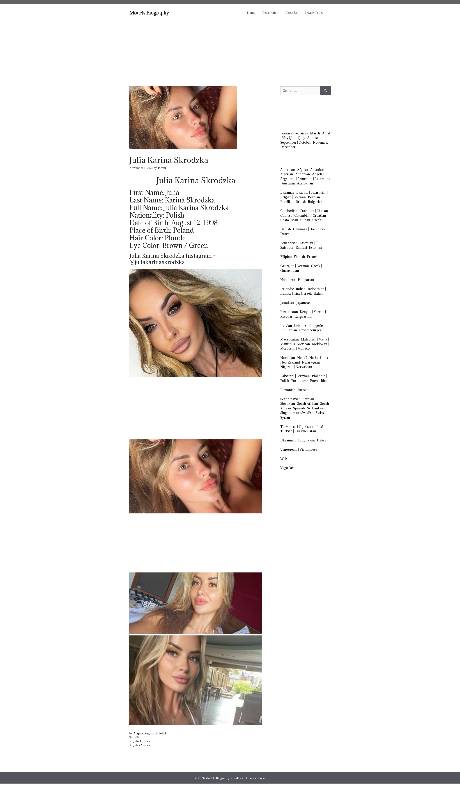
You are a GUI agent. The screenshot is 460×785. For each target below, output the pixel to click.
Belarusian (318, 192)
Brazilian (287, 202)
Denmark (300, 229)
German (302, 266)
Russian (303, 390)
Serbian (308, 399)
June (294, 138)
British (301, 202)
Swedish (307, 413)
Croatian (319, 215)
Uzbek (321, 440)
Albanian (317, 170)
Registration (270, 12)
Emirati (301, 247)
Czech (316, 220)
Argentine (287, 179)
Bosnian (314, 197)
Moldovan (319, 344)
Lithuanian (288, 330)
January (286, 133)
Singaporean (289, 413)
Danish (285, 229)
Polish (163, 733)
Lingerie (316, 326)
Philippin (318, 376)
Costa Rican (289, 220)
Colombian (302, 215)
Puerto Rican (319, 381)
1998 (137, 737)
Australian (322, 179)
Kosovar (286, 316)
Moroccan (287, 348)
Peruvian (303, 376)
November (321, 142)
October (304, 142)
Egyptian (306, 243)
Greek (315, 266)
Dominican (317, 229)
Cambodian (289, 211)
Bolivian (300, 197)
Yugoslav (287, 468)
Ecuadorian (289, 243)
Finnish (299, 257)
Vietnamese (308, 449)
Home (251, 12)
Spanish (299, 408)
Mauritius (287, 344)
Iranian (285, 293)
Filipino (286, 257)
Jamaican (287, 303)
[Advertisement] (230, 48)
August (138, 733)
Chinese (286, 215)
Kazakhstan (289, 312)
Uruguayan (306, 440)
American (287, 170)
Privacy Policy (314, 12)
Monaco (304, 348)
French (312, 257)
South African (307, 403)
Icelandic (287, 289)
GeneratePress (255, 778)
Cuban (305, 220)
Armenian (304, 179)
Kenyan (305, 312)
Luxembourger (310, 330)
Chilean (322, 211)
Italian (318, 293)
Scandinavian (290, 399)
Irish (296, 293)
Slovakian (287, 403)
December (287, 147)
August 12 (150, 733)
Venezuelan (288, 449)
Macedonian (289, 339)
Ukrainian (288, 440)
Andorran (302, 174)
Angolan (318, 174)
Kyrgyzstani (303, 316)
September (288, 142)
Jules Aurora (142, 745)
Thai (319, 427)
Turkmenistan (305, 431)
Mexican (303, 344)
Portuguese (299, 381)
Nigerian (286, 367)
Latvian (286, 326)
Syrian (285, 417)
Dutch (285, 234)
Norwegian (304, 367)
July (302, 138)
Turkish (286, 431)
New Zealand (290, 362)
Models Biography (149, 13)
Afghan (302, 170)
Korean (319, 312)
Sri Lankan (315, 408)
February (301, 133)
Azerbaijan (305, 183)
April (326, 133)
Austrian (288, 183)
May (285, 138)
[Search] (325, 90)
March (315, 133)
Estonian (315, 247)
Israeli (307, 293)
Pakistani (287, 376)
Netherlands (318, 358)
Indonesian (316, 289)
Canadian (307, 211)
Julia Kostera (142, 741)
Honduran (288, 280)
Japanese (303, 303)
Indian (301, 289)
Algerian (286, 174)
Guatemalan (289, 271)
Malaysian (308, 339)
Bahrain (302, 192)
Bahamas (287, 192)
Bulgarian (315, 202)
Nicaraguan (311, 362)
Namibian (287, 358)
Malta (323, 339)
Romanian (288, 390)
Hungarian (306, 280)
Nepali (302, 358)
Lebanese (301, 326)
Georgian (287, 266)
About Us (292, 12)
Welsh (284, 459)
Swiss (320, 413)
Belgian (285, 197)
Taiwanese (288, 427)
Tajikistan (306, 427)
